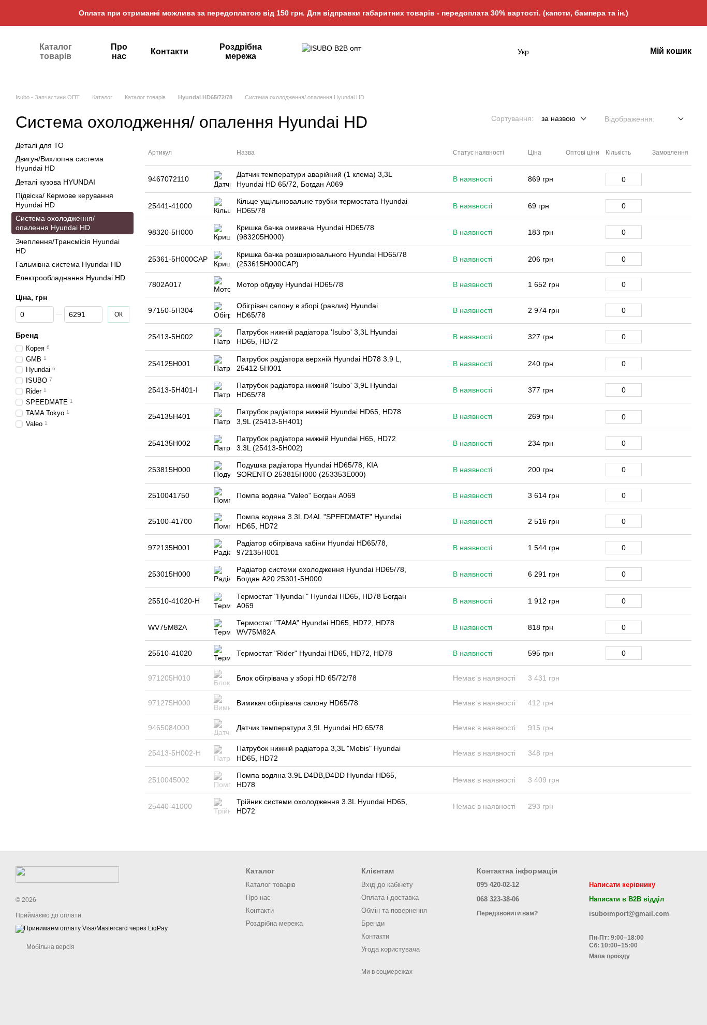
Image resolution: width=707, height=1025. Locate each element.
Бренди (373, 923)
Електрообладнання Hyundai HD (70, 278)
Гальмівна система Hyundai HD (68, 264)
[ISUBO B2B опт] (67, 874)
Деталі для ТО (40, 145)
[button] (699, 13)
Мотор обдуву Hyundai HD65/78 (290, 284)
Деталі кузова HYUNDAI (55, 182)
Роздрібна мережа (240, 51)
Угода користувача (390, 949)
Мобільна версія (50, 947)
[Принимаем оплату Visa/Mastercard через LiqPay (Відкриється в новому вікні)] (92, 928)
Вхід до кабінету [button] (387, 884)
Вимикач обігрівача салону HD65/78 (297, 703)
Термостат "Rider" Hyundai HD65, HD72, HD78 (314, 653)
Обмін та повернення (394, 910)
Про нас (119, 51)
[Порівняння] (610, 51)
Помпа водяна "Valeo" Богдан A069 (296, 495)
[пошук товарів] (499, 51)
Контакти (169, 51)
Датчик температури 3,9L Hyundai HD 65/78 (310, 727)
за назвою (558, 118)
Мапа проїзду (609, 956)
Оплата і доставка (390, 897)
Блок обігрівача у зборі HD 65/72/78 (297, 678)
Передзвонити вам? (507, 913)
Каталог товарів (55, 51)
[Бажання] (584, 51)
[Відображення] (673, 119)
